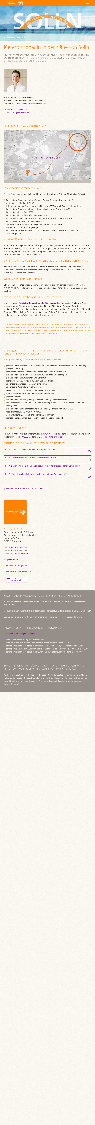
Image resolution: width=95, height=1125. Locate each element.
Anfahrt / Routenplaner (16, 565)
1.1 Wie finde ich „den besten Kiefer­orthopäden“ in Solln (30, 449)
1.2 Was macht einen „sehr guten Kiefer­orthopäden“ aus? (31, 457)
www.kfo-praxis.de (51, 434)
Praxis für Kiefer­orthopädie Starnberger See (39, 303)
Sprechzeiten (12, 559)
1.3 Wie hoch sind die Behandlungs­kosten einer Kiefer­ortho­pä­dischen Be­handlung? (43, 466)
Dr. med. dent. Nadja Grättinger (20, 633)
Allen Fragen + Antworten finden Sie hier (24, 488)
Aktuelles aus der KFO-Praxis (19, 571)
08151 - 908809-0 (19, 109)
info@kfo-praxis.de (20, 112)
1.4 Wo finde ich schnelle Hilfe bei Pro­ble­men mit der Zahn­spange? (35, 474)
